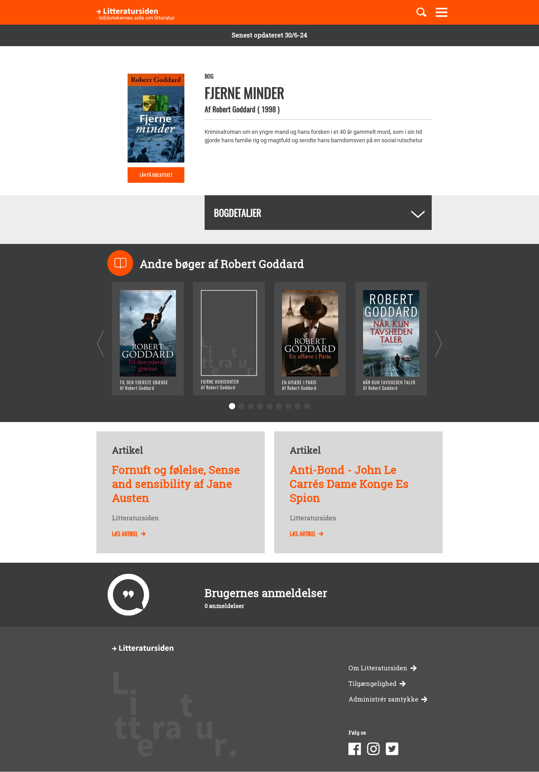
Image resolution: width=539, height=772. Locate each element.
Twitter (392, 749)
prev (100, 343)
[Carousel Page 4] (260, 406)
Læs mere (140, 383)
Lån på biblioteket (156, 175)
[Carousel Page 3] (251, 406)
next (439, 343)
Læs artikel (125, 534)
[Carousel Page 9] (307, 406)
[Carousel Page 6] (279, 406)
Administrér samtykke (383, 699)
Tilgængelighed (372, 683)
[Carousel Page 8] (297, 406)
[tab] (318, 212)
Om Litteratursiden (377, 668)
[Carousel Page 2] (241, 406)
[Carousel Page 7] (288, 406)
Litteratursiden (135, 518)
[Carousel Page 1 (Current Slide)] (232, 406)
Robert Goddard (233, 108)
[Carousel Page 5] (269, 406)
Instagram (373, 749)
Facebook (354, 749)
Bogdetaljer (237, 213)
